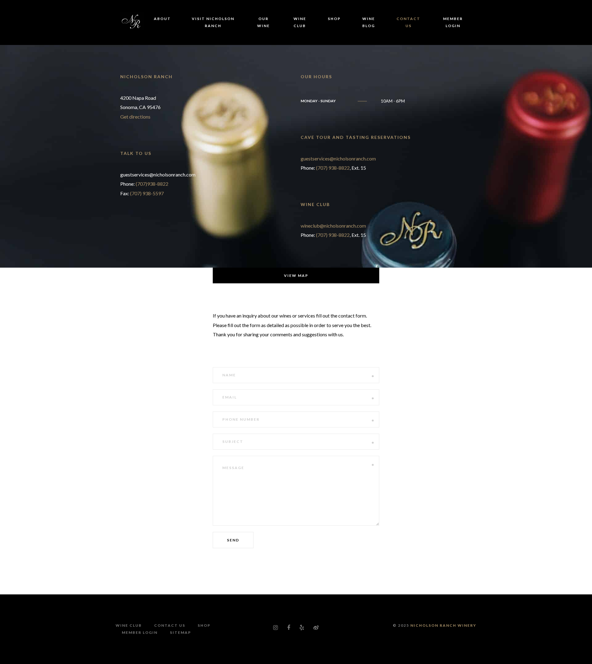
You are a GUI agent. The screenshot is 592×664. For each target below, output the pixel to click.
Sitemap (180, 632)
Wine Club (300, 22)
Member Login (453, 22)
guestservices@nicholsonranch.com (338, 158)
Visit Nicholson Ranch (213, 22)
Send (233, 540)
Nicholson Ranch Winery (443, 625)
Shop (334, 18)
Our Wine (263, 22)
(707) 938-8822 (333, 168)
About (162, 18)
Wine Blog (368, 22)
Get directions (135, 116)
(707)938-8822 (152, 184)
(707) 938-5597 (147, 193)
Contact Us (408, 22)
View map (296, 275)
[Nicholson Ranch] (132, 20)
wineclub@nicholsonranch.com (333, 226)
